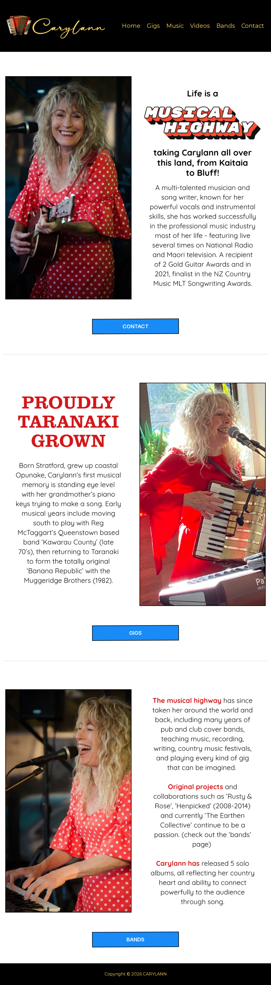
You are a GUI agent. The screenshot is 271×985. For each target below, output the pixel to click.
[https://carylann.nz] (58, 26)
